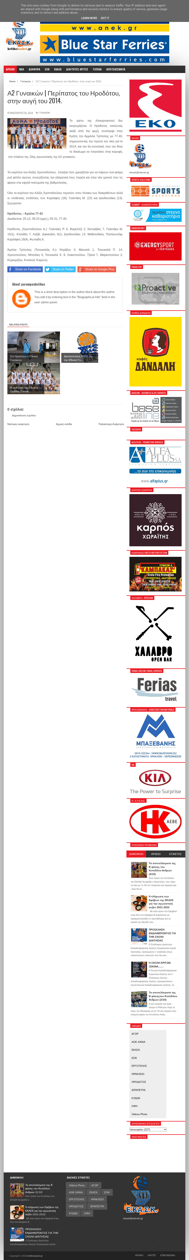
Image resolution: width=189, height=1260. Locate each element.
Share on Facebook (28, 269)
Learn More (89, 18)
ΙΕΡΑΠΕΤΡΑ (138, 1090)
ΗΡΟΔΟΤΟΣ (139, 1081)
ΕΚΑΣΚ (136, 1049)
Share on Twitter (63, 269)
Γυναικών (44, 113)
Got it (105, 18)
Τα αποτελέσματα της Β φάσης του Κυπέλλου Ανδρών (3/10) (38, 1188)
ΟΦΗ (135, 1106)
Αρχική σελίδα (64, 424)
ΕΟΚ (134, 1057)
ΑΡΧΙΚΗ (139, 1255)
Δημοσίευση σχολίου (24, 415)
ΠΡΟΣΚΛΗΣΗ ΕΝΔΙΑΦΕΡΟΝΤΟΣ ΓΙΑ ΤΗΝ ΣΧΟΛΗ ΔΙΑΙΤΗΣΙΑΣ (41, 1233)
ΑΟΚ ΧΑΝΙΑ (138, 1041)
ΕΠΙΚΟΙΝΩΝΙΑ (167, 1255)
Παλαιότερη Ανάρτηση (111, 424)
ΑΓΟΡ (135, 1033)
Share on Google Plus (99, 269)
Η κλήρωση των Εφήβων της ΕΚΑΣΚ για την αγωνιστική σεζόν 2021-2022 (42, 1211)
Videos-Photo (139, 1114)
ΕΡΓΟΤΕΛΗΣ (139, 1065)
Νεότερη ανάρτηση (18, 424)
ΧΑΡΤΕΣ (152, 1255)
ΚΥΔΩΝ (136, 1098)
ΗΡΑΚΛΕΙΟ (138, 1073)
